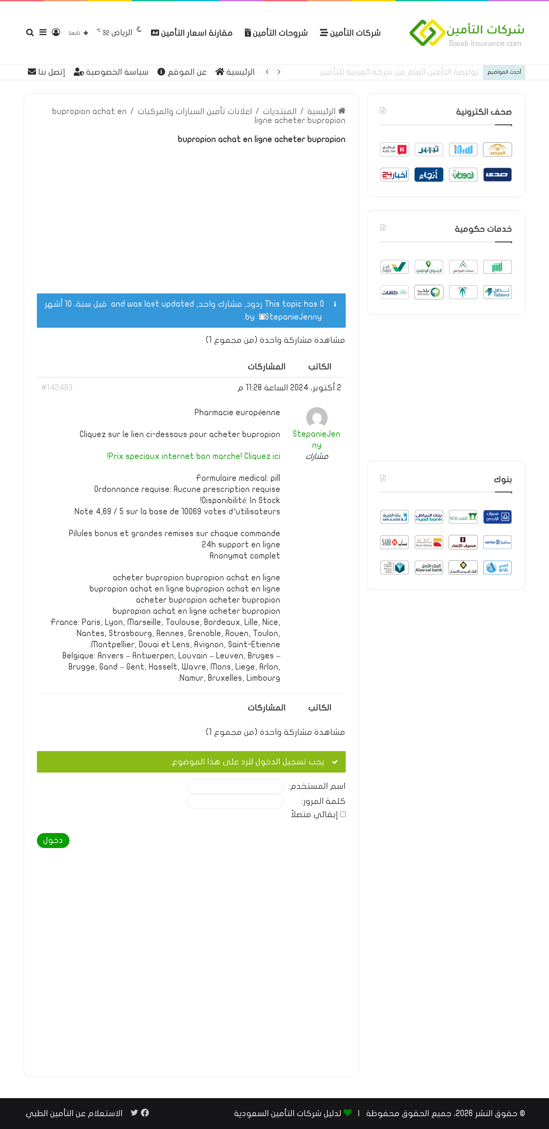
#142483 (57, 387)
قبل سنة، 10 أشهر (76, 304)
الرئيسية (239, 72)
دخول (53, 840)
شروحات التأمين (279, 33)
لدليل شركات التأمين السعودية (287, 1113)
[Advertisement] (191, 214)
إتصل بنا (50, 72)
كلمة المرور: (324, 801)
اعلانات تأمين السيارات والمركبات (195, 111)
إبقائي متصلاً (314, 815)
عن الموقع (186, 72)
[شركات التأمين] (467, 33)
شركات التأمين (354, 33)
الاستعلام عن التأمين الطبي (74, 1113)
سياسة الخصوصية (116, 72)
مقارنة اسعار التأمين (196, 33)
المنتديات (280, 111)
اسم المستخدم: (317, 786)
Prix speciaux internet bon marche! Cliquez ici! (194, 456)
